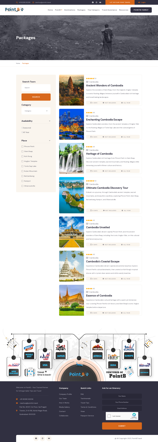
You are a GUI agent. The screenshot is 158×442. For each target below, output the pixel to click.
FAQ (82, 394)
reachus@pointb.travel (43, 2)
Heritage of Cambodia (99, 153)
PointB (58, 10)
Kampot (27, 181)
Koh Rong (28, 156)
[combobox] (36, 110)
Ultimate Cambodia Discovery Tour (107, 188)
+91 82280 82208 (24, 2)
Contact (62, 411)
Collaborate (63, 416)
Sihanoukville (29, 186)
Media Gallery (64, 407)
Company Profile (65, 394)
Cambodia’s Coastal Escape (103, 261)
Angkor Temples (30, 161)
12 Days (95, 210)
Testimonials (86, 398)
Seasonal (27, 128)
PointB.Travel (137, 438)
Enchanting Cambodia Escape (104, 119)
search (36, 97)
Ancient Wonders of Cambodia (104, 85)
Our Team (63, 398)
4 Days (94, 103)
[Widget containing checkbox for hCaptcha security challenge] (122, 416)
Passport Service (87, 416)
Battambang (29, 176)
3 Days (94, 313)
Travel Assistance (109, 10)
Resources (123, 10)
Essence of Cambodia (99, 295)
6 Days (94, 137)
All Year (26, 132)
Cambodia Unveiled (98, 227)
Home (50, 10)
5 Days (94, 245)
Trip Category (94, 10)
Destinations (69, 10)
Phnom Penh (29, 146)
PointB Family (141, 10)
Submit (122, 426)
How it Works (64, 403)
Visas (83, 411)
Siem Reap (28, 151)
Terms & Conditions (88, 407)
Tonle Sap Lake (30, 166)
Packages (81, 10)
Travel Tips (85, 403)
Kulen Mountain (30, 171)
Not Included (110, 103)
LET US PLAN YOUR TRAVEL (120, 2)
